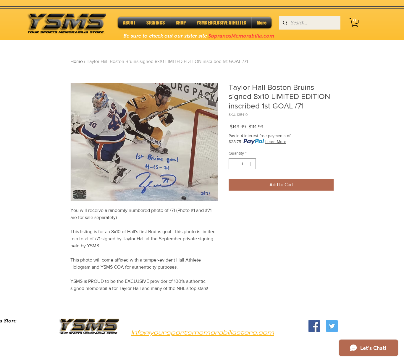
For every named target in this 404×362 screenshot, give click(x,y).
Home (76, 61)
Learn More (275, 141)
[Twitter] (332, 326)
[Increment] (251, 164)
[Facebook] (314, 326)
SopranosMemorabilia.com (241, 36)
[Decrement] (233, 164)
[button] (355, 22)
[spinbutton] (242, 164)
